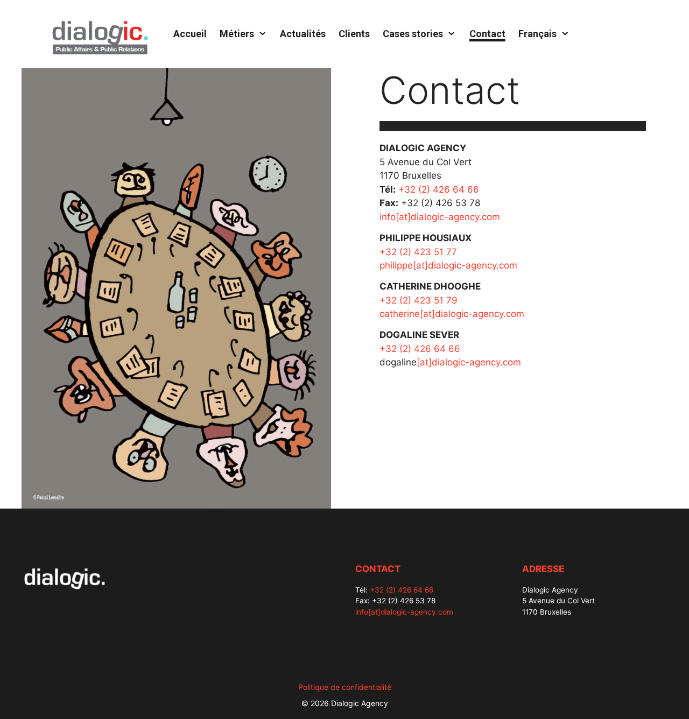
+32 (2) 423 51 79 (418, 300)
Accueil (190, 33)
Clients (354, 33)
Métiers (237, 33)
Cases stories (413, 33)
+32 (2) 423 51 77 (418, 251)
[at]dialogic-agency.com (469, 362)
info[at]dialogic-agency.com (439, 217)
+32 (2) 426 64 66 (438, 189)
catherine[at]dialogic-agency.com (451, 313)
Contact (487, 33)
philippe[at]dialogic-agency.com (448, 265)
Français (537, 33)
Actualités (303, 33)
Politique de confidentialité (344, 687)
